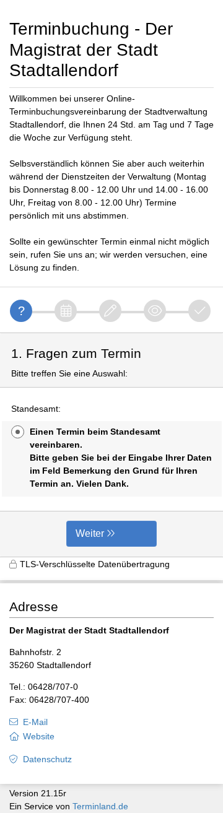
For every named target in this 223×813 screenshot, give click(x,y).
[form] (111, 445)
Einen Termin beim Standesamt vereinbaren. (121, 458)
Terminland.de (100, 806)
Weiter (90, 533)
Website (39, 736)
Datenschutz (47, 759)
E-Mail (35, 722)
